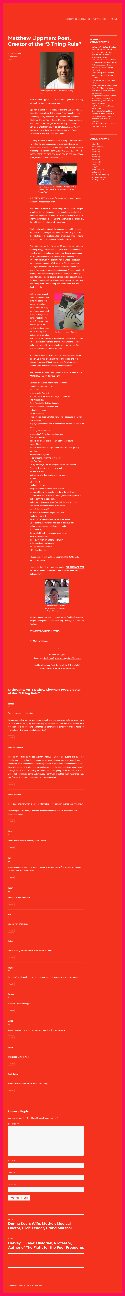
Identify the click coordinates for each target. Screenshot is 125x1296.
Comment (13, 1124)
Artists (94, 144)
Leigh (10, 941)
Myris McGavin (14, 794)
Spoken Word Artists (99, 175)
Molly (10, 1047)
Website (12, 1185)
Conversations (100, 19)
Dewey (11, 994)
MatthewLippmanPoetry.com (47, 631)
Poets (10, 59)
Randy (10, 888)
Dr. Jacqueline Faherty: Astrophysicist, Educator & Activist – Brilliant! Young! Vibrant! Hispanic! (104, 59)
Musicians (95, 162)
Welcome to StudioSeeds (77, 19)
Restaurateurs (96, 170)
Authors (94, 149)
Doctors (94, 157)
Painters (94, 164)
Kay (9, 858)
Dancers (95, 154)
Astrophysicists (97, 146)
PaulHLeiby (13, 1074)
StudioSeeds (48, 658)
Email (11, 1173)
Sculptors (95, 172)
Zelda (10, 1021)
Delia (10, 831)
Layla (10, 968)
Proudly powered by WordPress (30, 1285)
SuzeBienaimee (74, 658)
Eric (9, 914)
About (114, 19)
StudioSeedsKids (98, 177)
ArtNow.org (60, 658)
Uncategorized (97, 180)
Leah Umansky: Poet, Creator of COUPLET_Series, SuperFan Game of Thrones (103, 75)
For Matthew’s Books (39, 641)
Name (11, 1161)
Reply (11, 737)
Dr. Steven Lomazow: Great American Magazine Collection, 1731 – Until (103, 67)
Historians (95, 159)
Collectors (95, 152)
